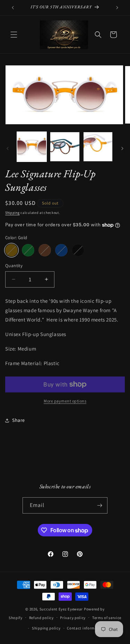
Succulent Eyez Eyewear (61, 609)
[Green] (28, 250)
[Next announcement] (117, 7)
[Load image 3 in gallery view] (98, 146)
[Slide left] (7, 148)
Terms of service (106, 617)
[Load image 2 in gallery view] (64, 146)
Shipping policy (46, 628)
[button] (13, 34)
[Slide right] (122, 148)
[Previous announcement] (12, 7)
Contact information (85, 628)
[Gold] (11, 250)
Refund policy (41, 617)
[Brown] (44, 250)
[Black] (78, 250)
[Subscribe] (99, 505)
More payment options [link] (65, 400)
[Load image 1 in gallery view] (31, 146)
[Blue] (61, 250)
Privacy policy (73, 617)
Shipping (12, 212)
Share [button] (18, 420)
